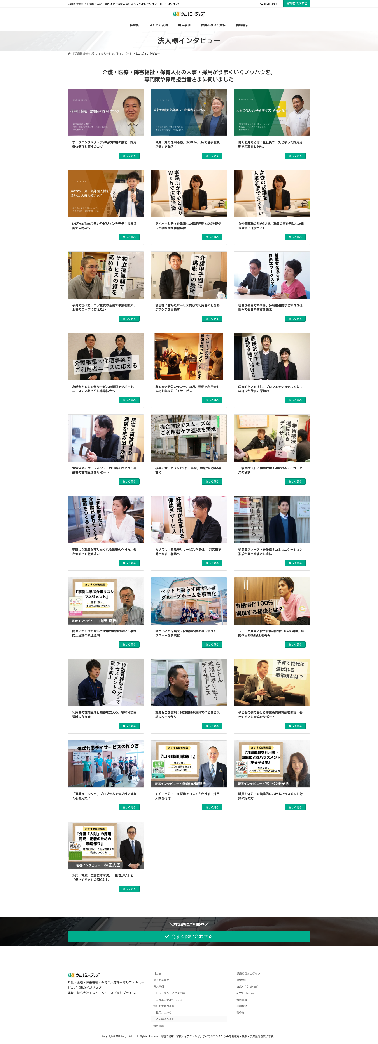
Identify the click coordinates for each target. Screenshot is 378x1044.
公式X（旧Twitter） (248, 986)
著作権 (240, 1012)
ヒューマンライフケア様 (170, 993)
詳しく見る (129, 156)
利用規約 (241, 1006)
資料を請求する (297, 3)
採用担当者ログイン (248, 973)
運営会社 (241, 980)
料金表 (157, 973)
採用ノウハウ (164, 1012)
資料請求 (158, 1025)
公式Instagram (245, 993)
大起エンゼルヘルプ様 (169, 999)
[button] (189, 937)
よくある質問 (161, 980)
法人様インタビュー (168, 1019)
